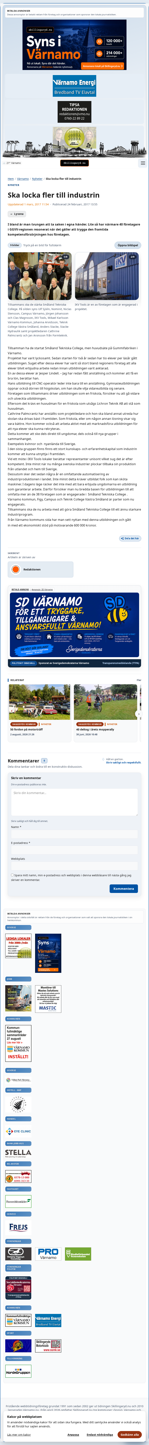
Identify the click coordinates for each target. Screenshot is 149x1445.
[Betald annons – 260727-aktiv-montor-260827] (18, 998)
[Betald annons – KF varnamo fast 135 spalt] (18, 1320)
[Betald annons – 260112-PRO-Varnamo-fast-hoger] (48, 1254)
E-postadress (20, 843)
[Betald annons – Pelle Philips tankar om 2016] (74, 86)
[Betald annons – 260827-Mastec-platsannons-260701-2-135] (48, 999)
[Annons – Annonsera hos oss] (48, 953)
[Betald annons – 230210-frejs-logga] (18, 1227)
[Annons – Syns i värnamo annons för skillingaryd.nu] (74, 45)
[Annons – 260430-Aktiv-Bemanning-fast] (74, 138)
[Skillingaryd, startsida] (74, 163)
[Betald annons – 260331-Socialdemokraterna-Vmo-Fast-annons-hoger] (18, 1286)
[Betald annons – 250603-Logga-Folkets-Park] (18, 1080)
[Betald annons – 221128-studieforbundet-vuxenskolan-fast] (78, 1254)
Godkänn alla (130, 1434)
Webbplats (18, 859)
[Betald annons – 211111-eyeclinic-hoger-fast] (18, 1131)
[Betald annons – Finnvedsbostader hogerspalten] (18, 1201)
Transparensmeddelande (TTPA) (120, 663)
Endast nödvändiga (100, 1434)
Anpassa (73, 1434)
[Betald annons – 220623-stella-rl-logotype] (18, 1154)
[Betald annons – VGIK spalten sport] (18, 1345)
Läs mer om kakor (19, 1434)
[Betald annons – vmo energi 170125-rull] (48, 1320)
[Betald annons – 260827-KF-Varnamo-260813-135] (18, 1043)
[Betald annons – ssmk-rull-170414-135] (48, 1346)
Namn (16, 827)
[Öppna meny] (142, 163)
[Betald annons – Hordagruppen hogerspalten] (18, 1371)
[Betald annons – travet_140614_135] (18, 1253)
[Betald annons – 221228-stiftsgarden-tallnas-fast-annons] (18, 1104)
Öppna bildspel (128, 245)
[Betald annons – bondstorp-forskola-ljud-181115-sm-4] (74, 112)
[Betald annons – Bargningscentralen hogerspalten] (18, 1176)
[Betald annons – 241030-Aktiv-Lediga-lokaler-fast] (18, 946)
